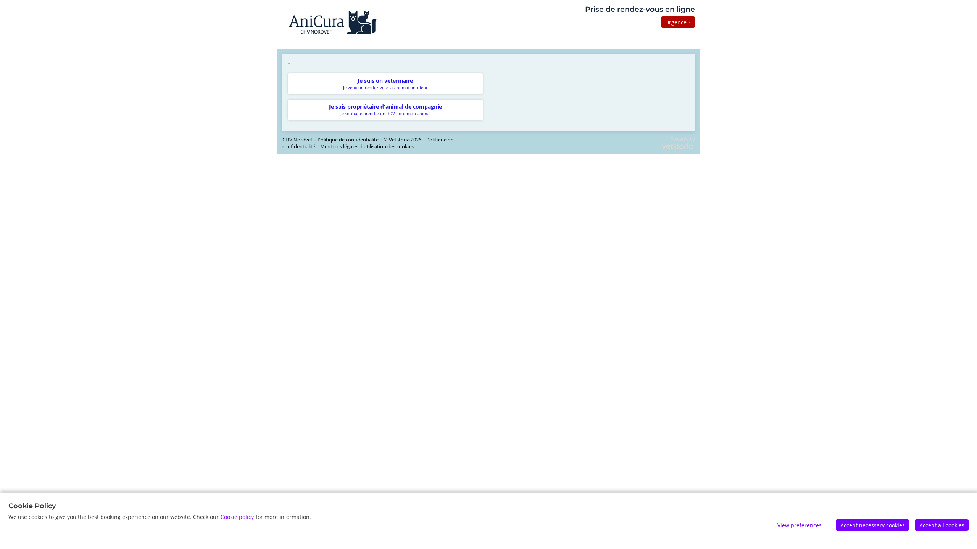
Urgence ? (677, 22)
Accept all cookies (941, 525)
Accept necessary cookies (872, 525)
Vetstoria (399, 139)
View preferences (799, 525)
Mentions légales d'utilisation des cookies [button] (367, 146)
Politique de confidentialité (348, 139)
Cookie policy (237, 516)
